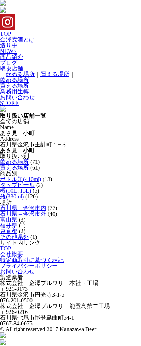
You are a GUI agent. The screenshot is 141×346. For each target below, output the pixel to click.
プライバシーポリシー (29, 266)
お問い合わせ (17, 97)
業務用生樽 (14, 91)
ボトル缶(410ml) (20, 179)
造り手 (8, 45)
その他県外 (14, 237)
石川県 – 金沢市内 (23, 208)
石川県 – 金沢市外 (23, 214)
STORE (9, 103)
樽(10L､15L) (15, 191)
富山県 (8, 219)
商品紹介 (11, 57)
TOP (5, 34)
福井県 (8, 225)
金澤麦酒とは (17, 39)
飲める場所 (20, 74)
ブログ (8, 63)
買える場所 (54, 74)
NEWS (8, 51)
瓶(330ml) (12, 196)
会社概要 (11, 254)
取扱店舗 (11, 68)
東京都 (8, 231)
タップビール (17, 185)
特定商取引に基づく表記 (32, 260)
